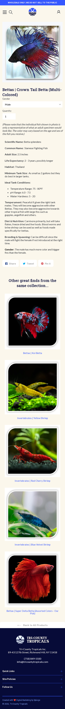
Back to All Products (35, 625)
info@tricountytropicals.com (32, 661)
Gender (6, 98)
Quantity (6, 110)
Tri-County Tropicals (19, 704)
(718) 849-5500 (32, 658)
